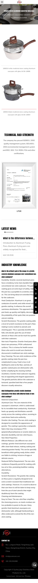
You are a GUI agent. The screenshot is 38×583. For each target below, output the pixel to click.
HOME (4, 15)
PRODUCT (10, 15)
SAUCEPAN (19, 15)
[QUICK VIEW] (19, 48)
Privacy (28, 576)
